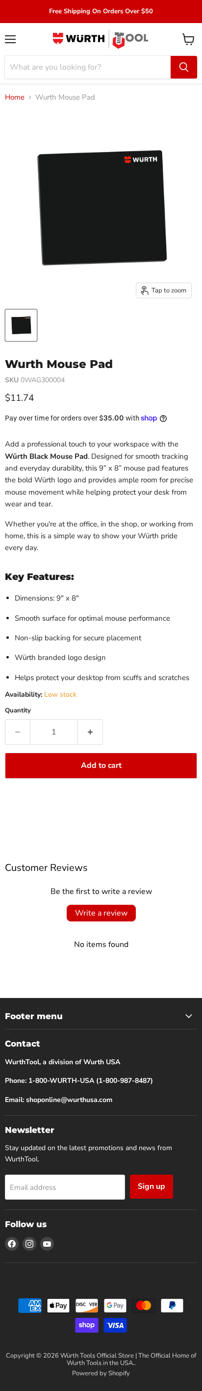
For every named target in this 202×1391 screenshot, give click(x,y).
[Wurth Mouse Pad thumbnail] (21, 325)
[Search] (184, 67)
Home (15, 97)
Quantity (18, 710)
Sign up (151, 1186)
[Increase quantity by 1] (90, 732)
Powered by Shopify (101, 1373)
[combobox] (88, 67)
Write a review (101, 913)
